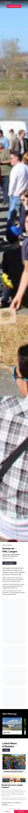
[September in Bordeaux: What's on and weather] (14, 763)
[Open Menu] (26, 2)
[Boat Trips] (12, 725)
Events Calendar (7, 545)
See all (5, 750)
